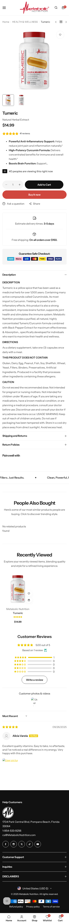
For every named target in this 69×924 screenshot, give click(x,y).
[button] (17, 616)
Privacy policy (33, 906)
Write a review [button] (34, 679)
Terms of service (51, 906)
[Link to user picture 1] (10, 766)
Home (5, 21)
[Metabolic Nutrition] (34, 8)
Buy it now (34, 194)
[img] (10, 727)
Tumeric (18, 613)
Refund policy (16, 906)
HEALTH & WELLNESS (25, 21)
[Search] (56, 7)
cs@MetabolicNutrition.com (19, 835)
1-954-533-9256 (11, 830)
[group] (34, 60)
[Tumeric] (17, 589)
